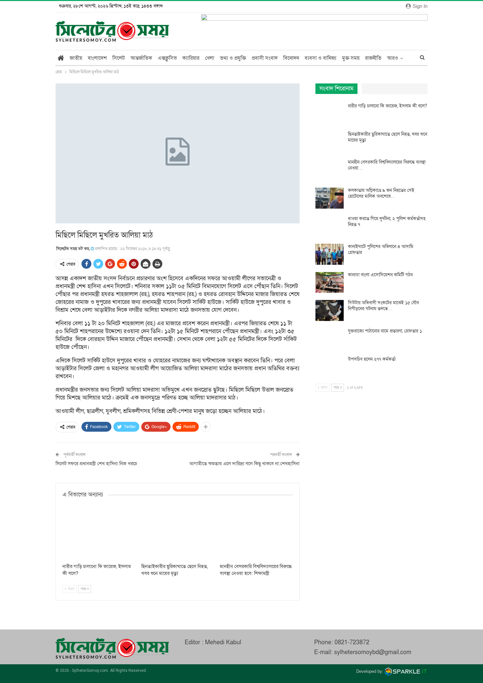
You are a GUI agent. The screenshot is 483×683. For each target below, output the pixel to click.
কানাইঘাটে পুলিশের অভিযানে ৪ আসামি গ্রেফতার (380, 249)
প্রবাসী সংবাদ (265, 58)
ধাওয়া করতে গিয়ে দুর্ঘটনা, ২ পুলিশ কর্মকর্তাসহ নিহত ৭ (387, 222)
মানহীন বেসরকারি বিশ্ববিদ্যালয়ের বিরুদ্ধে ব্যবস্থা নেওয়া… (387, 165)
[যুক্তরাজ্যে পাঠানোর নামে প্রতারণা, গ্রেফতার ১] (329, 338)
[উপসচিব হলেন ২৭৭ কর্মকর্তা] (329, 366)
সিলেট (118, 58)
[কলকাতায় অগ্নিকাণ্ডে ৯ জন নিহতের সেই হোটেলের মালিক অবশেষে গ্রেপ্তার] (329, 198)
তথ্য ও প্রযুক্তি (233, 58)
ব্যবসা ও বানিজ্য (320, 58)
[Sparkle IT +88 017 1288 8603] (406, 671)
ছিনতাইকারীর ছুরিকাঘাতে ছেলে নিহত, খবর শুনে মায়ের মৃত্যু (387, 137)
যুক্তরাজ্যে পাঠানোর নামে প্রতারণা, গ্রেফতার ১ (385, 331)
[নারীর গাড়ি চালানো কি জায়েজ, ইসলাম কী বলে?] (98, 534)
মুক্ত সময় (350, 58)
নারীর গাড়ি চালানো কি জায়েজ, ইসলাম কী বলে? (387, 106)
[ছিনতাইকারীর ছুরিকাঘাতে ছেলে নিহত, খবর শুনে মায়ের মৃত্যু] (177, 534)
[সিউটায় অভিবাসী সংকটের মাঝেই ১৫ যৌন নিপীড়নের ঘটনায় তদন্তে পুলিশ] (329, 310)
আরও (392, 58)
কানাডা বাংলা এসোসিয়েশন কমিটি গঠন (380, 275)
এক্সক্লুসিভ (167, 58)
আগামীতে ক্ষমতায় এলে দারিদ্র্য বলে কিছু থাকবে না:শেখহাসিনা (244, 463)
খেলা (209, 58)
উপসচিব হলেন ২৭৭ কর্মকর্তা (372, 359)
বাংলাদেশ (97, 58)
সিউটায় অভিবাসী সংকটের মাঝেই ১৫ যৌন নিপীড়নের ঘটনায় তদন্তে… (383, 306)
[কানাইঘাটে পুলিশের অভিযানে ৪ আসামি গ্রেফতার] (329, 254)
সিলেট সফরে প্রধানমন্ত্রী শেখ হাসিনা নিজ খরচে (96, 463)
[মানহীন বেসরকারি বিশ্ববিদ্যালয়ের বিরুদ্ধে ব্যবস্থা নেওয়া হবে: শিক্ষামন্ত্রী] (256, 534)
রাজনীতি (373, 58)
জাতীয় (76, 58)
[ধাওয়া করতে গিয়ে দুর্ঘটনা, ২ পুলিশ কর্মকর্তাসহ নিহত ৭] (329, 226)
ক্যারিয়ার (190, 58)
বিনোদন (291, 58)
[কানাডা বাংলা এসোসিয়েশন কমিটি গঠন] (329, 282)
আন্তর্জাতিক (141, 58)
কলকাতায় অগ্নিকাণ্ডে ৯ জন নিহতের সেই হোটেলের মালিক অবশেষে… (381, 193)
